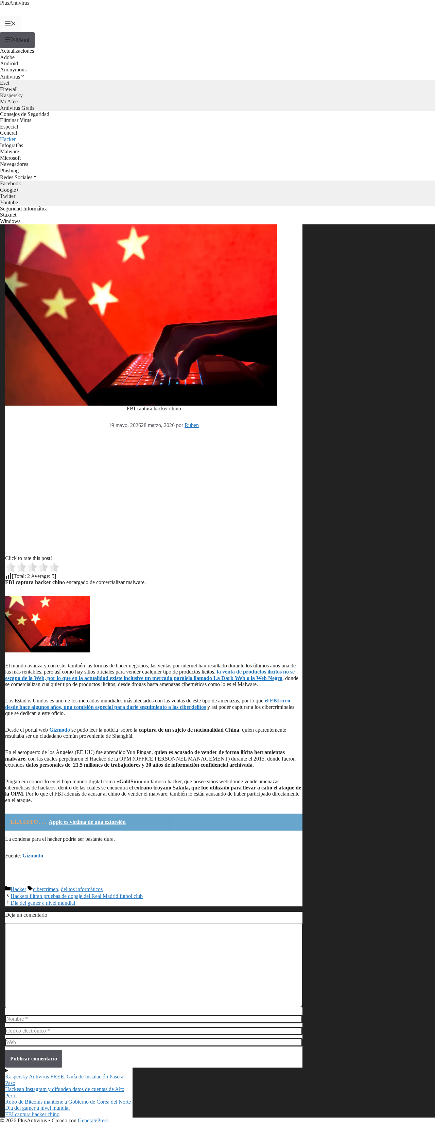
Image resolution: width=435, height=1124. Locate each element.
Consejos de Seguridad (24, 114)
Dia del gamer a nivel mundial (43, 903)
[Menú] (10, 24)
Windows (10, 221)
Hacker (8, 139)
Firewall (9, 89)
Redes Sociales (16, 177)
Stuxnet (8, 215)
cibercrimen (45, 889)
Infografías (11, 145)
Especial (9, 127)
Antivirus (10, 77)
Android (9, 63)
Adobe (7, 57)
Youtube (9, 202)
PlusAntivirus (14, 3)
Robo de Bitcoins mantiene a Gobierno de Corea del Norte (68, 1102)
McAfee (9, 101)
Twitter (7, 196)
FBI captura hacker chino (32, 1114)
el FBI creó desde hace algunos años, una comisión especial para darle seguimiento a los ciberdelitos (147, 704)
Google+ (9, 190)
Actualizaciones (17, 51)
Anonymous (13, 69)
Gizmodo (59, 730)
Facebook (10, 183)
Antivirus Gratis (17, 108)
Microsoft (10, 158)
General (8, 133)
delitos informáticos (82, 889)
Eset (4, 83)
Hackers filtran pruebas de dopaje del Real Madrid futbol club (77, 896)
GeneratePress (93, 1120)
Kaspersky (11, 95)
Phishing (9, 170)
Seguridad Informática (24, 208)
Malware (9, 151)
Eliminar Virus (15, 120)
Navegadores (14, 164)
